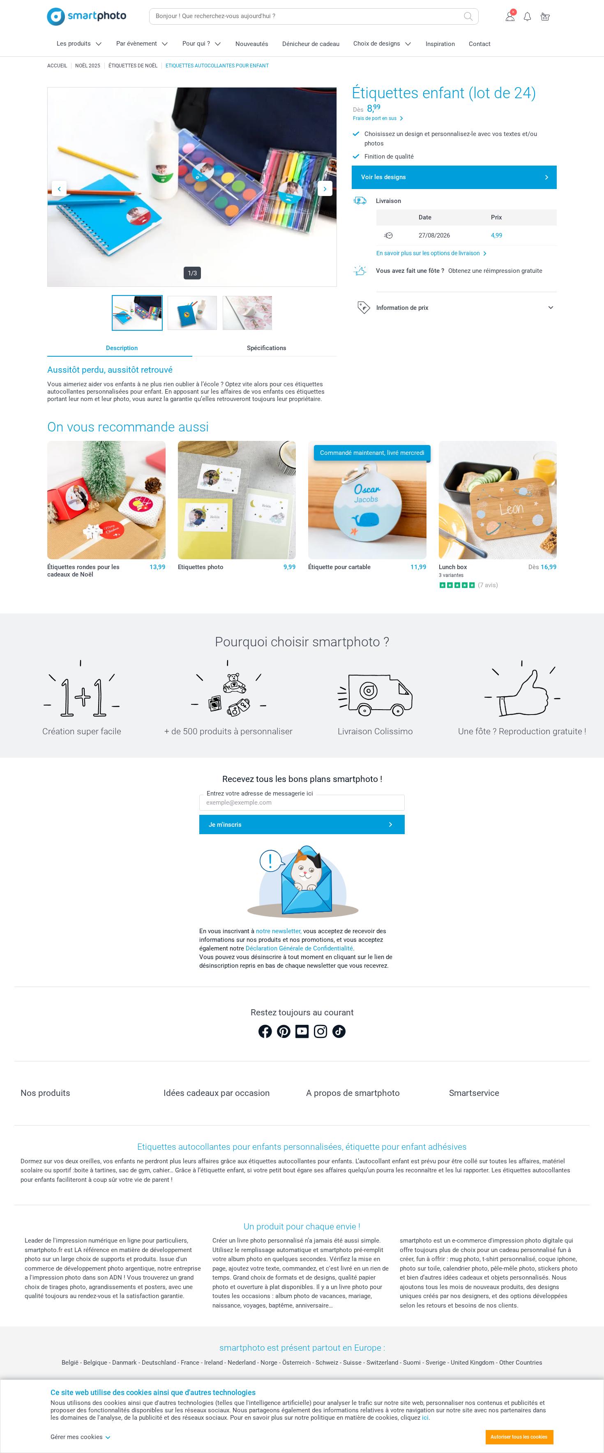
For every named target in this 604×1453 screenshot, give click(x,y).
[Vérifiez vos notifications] (528, 16)
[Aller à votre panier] (545, 16)
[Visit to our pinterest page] (283, 1031)
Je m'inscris (225, 824)
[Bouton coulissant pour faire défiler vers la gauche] (59, 188)
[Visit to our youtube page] (302, 1031)
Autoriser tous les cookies (519, 1437)
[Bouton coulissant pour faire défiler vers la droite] (325, 188)
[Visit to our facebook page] (265, 1031)
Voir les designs (383, 177)
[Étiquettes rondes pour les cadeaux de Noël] (106, 500)
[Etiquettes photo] (237, 500)
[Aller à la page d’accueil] (87, 16)
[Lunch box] (498, 500)
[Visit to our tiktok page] (339, 1031)
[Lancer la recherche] (468, 16)
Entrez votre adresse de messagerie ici (260, 793)
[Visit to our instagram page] (320, 1031)
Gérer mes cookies (77, 1437)
